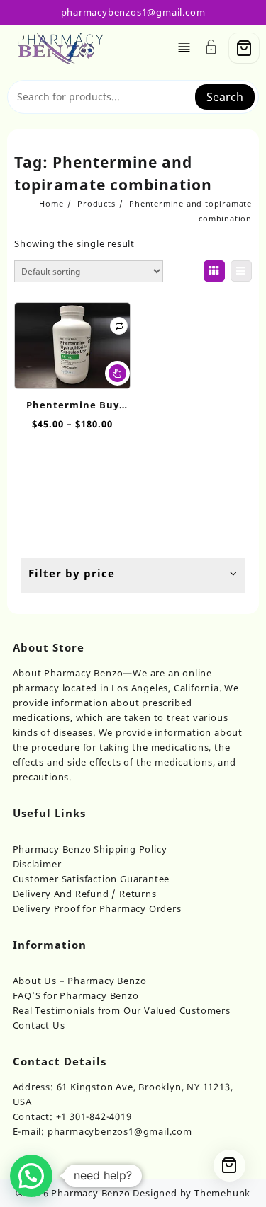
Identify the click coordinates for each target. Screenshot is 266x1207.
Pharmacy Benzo (90, 1192)
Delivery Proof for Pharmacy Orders (97, 908)
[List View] (241, 271)
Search (224, 97)
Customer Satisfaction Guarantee (91, 878)
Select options (117, 373)
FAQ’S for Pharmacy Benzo (76, 995)
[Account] (211, 48)
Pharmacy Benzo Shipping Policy (90, 849)
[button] (31, 1176)
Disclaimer (37, 863)
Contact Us (39, 1025)
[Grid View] (214, 271)
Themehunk (222, 1192)
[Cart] (244, 48)
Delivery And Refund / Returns (85, 893)
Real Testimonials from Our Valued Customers (122, 1010)
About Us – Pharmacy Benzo (80, 980)
